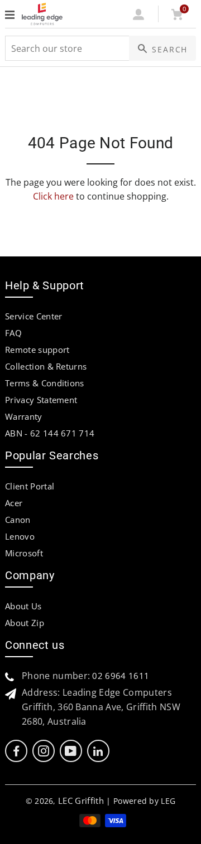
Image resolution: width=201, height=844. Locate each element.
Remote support (37, 349)
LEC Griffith (81, 800)
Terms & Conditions (44, 383)
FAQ (13, 332)
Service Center (33, 316)
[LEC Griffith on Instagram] (43, 751)
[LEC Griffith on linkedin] (98, 751)
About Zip (24, 622)
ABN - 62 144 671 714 (49, 433)
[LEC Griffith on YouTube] (70, 751)
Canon (18, 519)
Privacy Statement (41, 399)
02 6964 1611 (120, 675)
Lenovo (20, 536)
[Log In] (139, 17)
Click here (53, 196)
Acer (13, 502)
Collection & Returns (46, 366)
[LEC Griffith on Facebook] (16, 751)
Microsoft (24, 553)
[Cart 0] (177, 17)
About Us (23, 606)
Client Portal (29, 486)
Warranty (23, 416)
